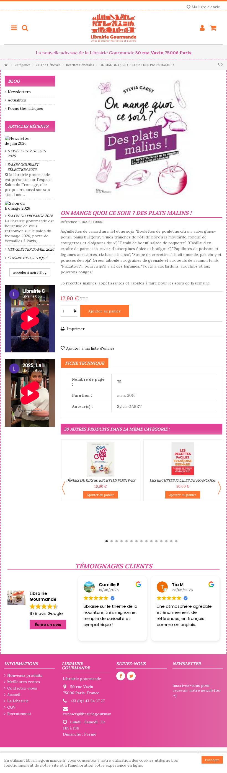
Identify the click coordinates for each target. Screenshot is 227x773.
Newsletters (19, 91)
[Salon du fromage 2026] (30, 206)
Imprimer (75, 328)
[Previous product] (219, 64)
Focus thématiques (25, 108)
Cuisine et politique (27, 258)
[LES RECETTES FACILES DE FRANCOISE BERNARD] (183, 459)
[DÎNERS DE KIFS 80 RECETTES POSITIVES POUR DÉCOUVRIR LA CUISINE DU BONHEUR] (100, 459)
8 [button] (141, 541)
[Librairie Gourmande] (113, 28)
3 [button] (116, 541)
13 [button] (166, 541)
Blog (14, 81)
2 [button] (111, 541)
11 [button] (156, 541)
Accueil (13, 694)
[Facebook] (120, 676)
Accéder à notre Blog (30, 272)
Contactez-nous (22, 688)
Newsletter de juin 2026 (26, 153)
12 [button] (161, 541)
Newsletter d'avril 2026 (30, 249)
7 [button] (136, 541)
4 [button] (121, 541)
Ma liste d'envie (205, 6)
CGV (11, 707)
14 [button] (171, 541)
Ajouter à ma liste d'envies (90, 348)
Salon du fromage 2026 (30, 215)
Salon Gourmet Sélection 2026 (22, 167)
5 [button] (126, 541)
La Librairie (18, 700)
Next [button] (220, 488)
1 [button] (106, 541)
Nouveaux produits (24, 675)
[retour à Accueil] (5, 65)
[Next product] (222, 64)
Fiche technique (84, 363)
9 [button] (146, 541)
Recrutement (19, 713)
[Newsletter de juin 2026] (30, 141)
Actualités (17, 100)
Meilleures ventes (23, 681)
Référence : (70, 222)
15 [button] (176, 541)
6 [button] (131, 541)
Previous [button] (63, 488)
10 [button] (151, 541)
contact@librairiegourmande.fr (91, 713)
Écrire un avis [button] (48, 624)
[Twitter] (131, 676)
